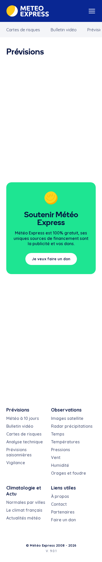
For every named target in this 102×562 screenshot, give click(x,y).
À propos (60, 496)
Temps (57, 434)
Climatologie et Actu (23, 491)
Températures (65, 441)
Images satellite (67, 418)
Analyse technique (24, 441)
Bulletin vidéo (63, 29)
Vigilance (15, 462)
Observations (66, 410)
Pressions (60, 449)
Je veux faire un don (51, 259)
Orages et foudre (68, 473)
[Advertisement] (51, 118)
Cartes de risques (23, 29)
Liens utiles (63, 488)
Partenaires (63, 512)
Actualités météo (23, 518)
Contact (59, 504)
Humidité (60, 465)
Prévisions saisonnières (19, 452)
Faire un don (63, 519)
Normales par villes (25, 502)
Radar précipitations (72, 426)
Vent (55, 457)
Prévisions (17, 410)
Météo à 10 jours (22, 418)
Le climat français (24, 510)
